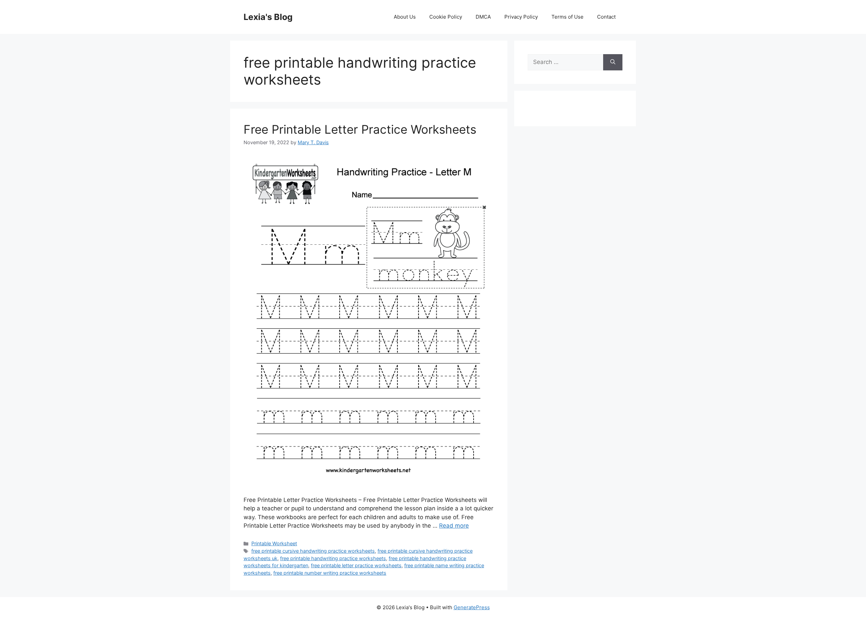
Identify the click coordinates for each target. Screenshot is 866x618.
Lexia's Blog (268, 17)
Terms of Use (567, 17)
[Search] (612, 62)
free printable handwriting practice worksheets (333, 558)
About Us (405, 17)
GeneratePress (472, 607)
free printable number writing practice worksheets (329, 573)
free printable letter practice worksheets (356, 565)
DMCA (483, 17)
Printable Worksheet (274, 543)
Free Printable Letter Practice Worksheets (360, 129)
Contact (606, 17)
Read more (454, 525)
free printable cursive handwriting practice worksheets (313, 551)
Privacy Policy (521, 17)
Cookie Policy (445, 17)
